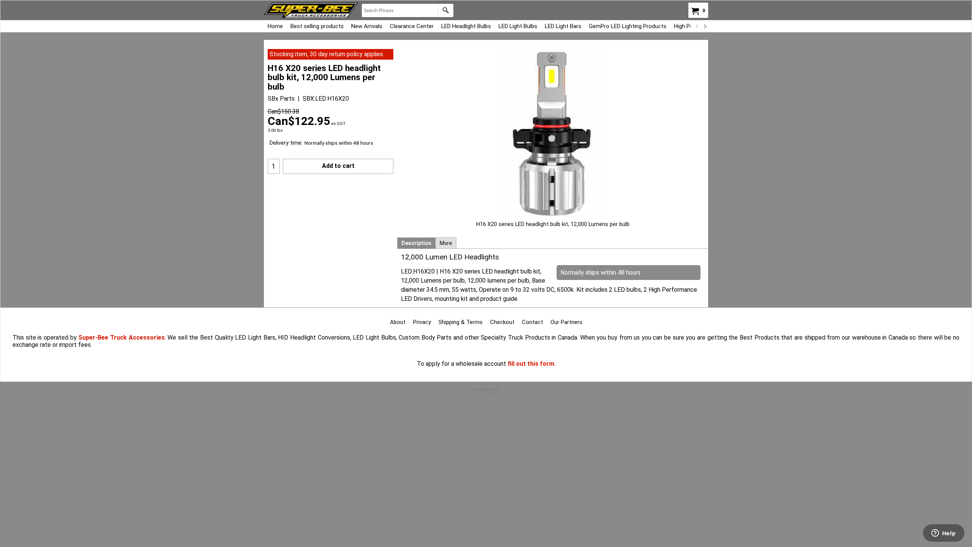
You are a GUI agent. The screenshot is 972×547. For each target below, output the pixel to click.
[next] (704, 26)
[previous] (697, 26)
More (446, 243)
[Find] (445, 10)
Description (416, 243)
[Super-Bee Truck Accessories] (311, 10)
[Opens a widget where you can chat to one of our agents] (943, 533)
